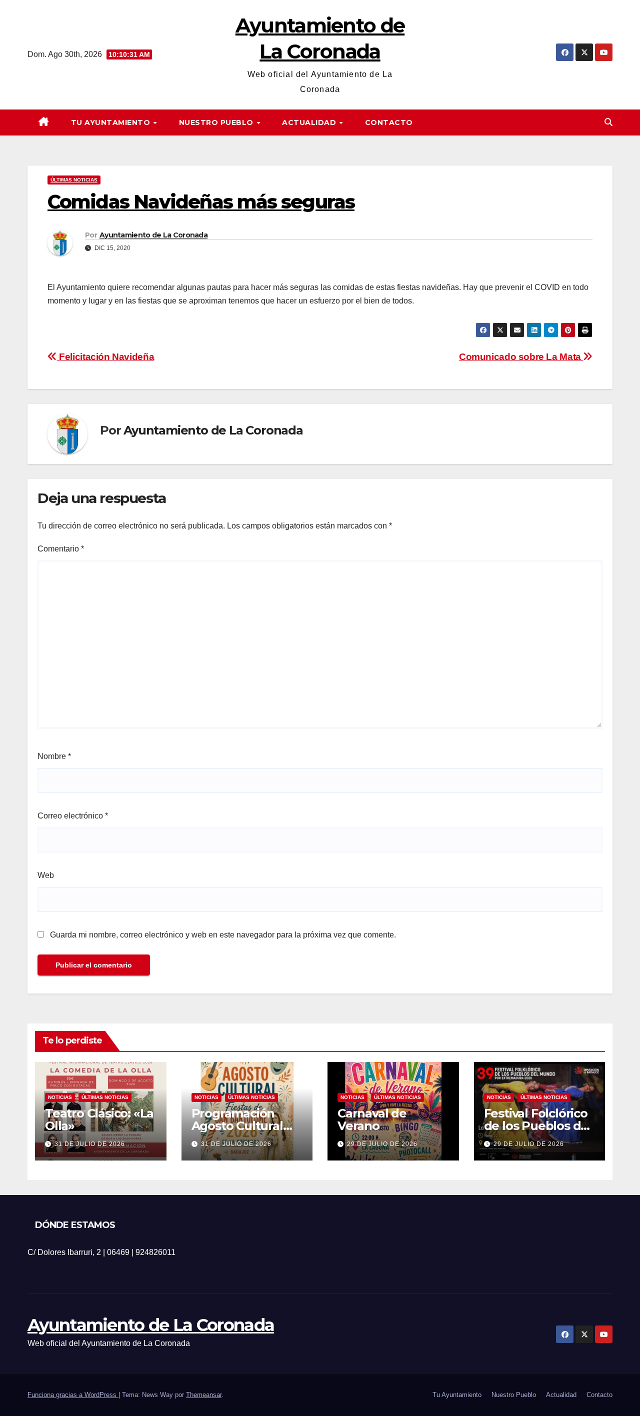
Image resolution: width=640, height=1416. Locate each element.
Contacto (389, 122)
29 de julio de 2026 (382, 1144)
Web (46, 875)
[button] (608, 122)
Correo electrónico (73, 816)
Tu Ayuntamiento (111, 122)
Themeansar (204, 1394)
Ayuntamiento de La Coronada (154, 235)
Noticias (60, 1097)
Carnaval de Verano (372, 1119)
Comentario (61, 548)
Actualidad (310, 122)
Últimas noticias (74, 179)
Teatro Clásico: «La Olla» (99, 1119)
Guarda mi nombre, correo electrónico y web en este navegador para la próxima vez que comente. (223, 934)
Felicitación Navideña (105, 357)
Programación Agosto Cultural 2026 (237, 1126)
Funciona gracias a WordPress (73, 1394)
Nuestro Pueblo (217, 122)
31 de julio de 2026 (89, 1144)
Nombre (54, 756)
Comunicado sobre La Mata (521, 357)
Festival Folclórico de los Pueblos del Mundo (538, 1126)
